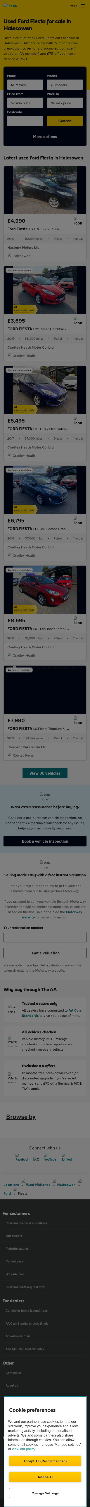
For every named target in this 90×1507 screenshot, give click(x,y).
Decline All (45, 1477)
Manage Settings (45, 1493)
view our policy (23, 1449)
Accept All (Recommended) (45, 1461)
